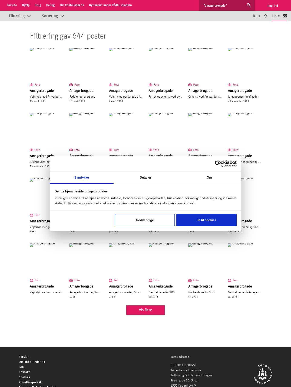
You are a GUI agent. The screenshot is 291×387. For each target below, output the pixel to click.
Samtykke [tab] (81, 177)
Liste (276, 16)
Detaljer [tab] (145, 177)
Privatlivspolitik (30, 382)
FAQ (21, 367)
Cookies (24, 377)
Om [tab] (209, 177)
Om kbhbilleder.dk (32, 362)
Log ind (273, 5)
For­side (24, 356)
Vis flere (145, 310)
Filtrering (17, 16)
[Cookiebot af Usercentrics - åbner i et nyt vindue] (218, 163)
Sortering (50, 16)
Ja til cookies (206, 220)
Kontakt (24, 372)
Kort (256, 16)
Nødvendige (145, 220)
